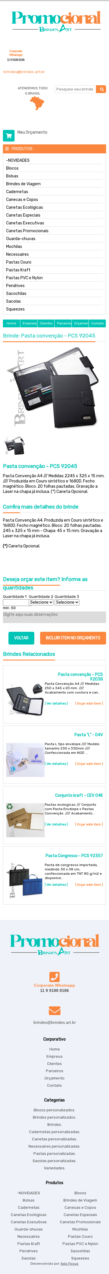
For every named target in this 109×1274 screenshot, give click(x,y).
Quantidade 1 (14, 596)
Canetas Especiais (23, 215)
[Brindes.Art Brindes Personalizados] (54, 31)
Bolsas (12, 176)
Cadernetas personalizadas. (54, 1132)
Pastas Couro (18, 262)
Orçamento (54, 1078)
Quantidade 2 (41, 596)
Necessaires (17, 255)
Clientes (54, 1063)
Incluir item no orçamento (73, 638)
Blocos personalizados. (54, 1110)
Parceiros (54, 1071)
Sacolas (13, 302)
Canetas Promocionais (27, 231)
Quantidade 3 (67, 596)
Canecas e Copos (22, 200)
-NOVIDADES (18, 161)
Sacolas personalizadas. (54, 1161)
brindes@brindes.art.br (24, 72)
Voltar (21, 638)
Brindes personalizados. (54, 1117)
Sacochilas (16, 294)
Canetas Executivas (25, 223)
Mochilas (14, 247)
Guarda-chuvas (20, 239)
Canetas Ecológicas (24, 208)
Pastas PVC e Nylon (24, 278)
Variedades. (54, 1168)
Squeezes (15, 309)
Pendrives (15, 286)
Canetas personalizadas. (54, 1139)
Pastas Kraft (18, 270)
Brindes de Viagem (23, 184)
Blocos (12, 168)
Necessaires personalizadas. (54, 1146)
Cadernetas (17, 192)
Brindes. (54, 1124)
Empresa (54, 1056)
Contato (54, 1085)
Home (54, 1049)
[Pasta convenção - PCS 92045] (54, 388)
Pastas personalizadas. (54, 1153)
